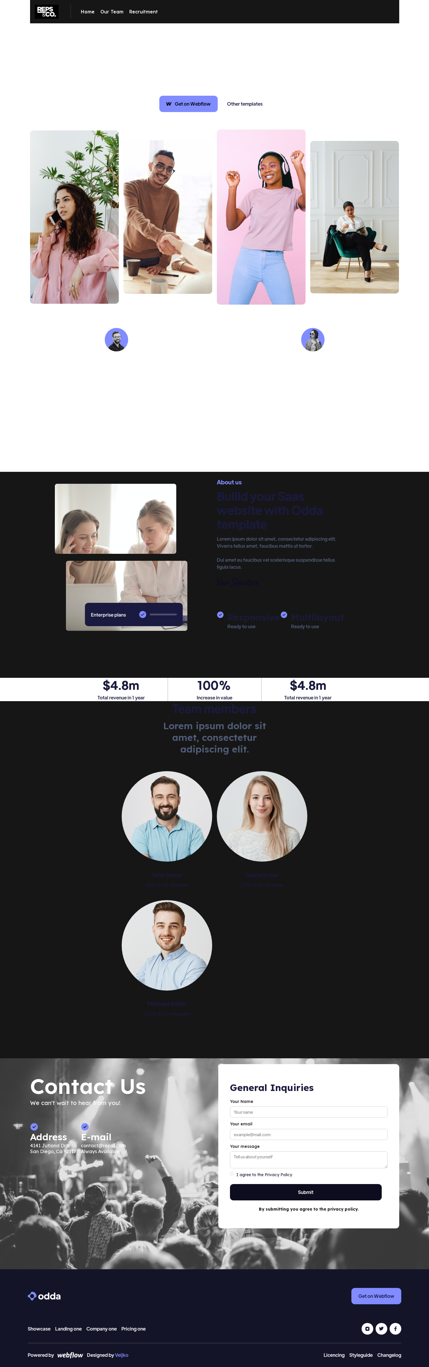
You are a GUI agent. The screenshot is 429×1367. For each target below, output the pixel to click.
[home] (47, 11)
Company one (101, 1329)
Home (88, 12)
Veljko (121, 1355)
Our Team (111, 12)
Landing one (68, 1329)
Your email (241, 1124)
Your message (245, 1146)
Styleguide (361, 1355)
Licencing (334, 1355)
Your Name (241, 1101)
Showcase (39, 1329)
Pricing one (133, 1329)
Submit (305, 1192)
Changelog (389, 1355)
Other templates (245, 104)
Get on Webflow (376, 1296)
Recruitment (143, 12)
